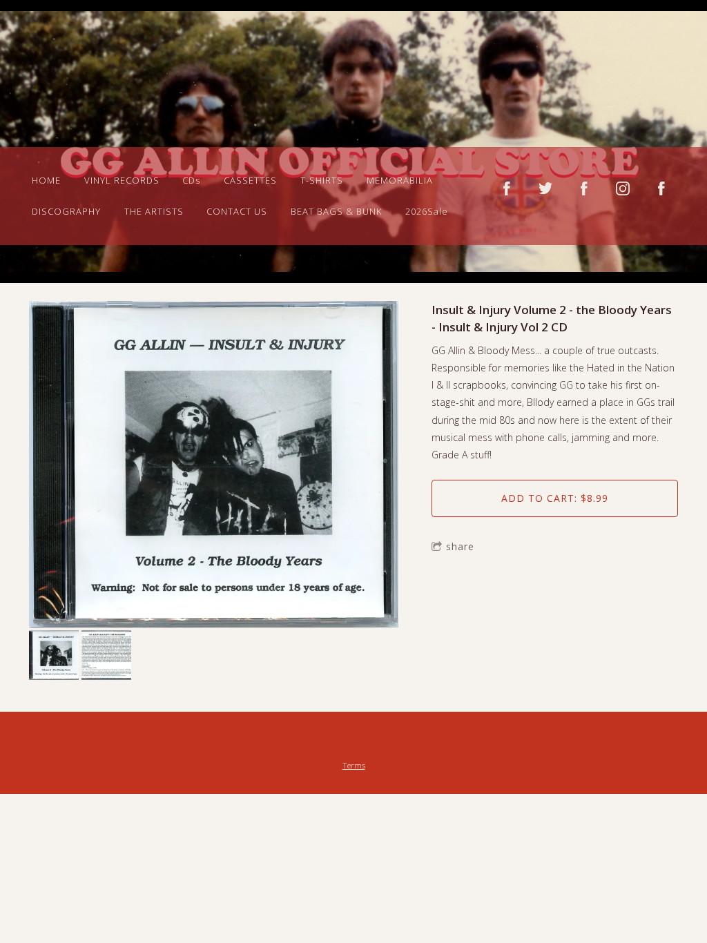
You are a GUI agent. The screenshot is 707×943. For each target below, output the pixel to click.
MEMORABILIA (400, 180)
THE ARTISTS (154, 211)
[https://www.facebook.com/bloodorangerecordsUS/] (584, 188)
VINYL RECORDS (121, 180)
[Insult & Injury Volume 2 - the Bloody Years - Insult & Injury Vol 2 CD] (213, 466)
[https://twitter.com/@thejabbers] (545, 188)
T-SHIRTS (321, 180)
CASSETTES (250, 180)
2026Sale (426, 211)
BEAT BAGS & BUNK (336, 211)
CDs (191, 180)
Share (460, 546)
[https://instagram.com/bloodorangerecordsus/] (623, 188)
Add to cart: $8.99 (554, 498)
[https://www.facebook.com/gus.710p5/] (661, 188)
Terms (353, 765)
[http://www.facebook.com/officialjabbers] (507, 188)
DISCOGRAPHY (66, 211)
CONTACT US (236, 211)
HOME (46, 180)
